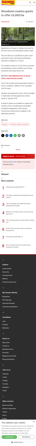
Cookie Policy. (24, 433)
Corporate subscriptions (10, 306)
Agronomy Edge (7, 405)
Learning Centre (7, 275)
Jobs (4, 321)
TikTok (4, 390)
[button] (18, 442)
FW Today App (6, 300)
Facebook (5, 374)
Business (5, 124)
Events (4, 418)
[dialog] (18, 433)
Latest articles (6, 268)
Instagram (5, 387)
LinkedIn (5, 380)
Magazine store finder (9, 356)
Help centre (6, 342)
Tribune (4, 412)
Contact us (5, 346)
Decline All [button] (26, 437)
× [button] (33, 421)
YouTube (5, 384)
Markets (5, 278)
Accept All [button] (9, 437)
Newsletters (6, 296)
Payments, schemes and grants (19, 124)
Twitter (4, 377)
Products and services (9, 282)
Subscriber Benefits (8, 303)
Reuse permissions (8, 359)
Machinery (5, 328)
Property (5, 324)
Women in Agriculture (9, 408)
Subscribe (5, 352)
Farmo (4, 415)
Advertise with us (7, 349)
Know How (13, 162)
